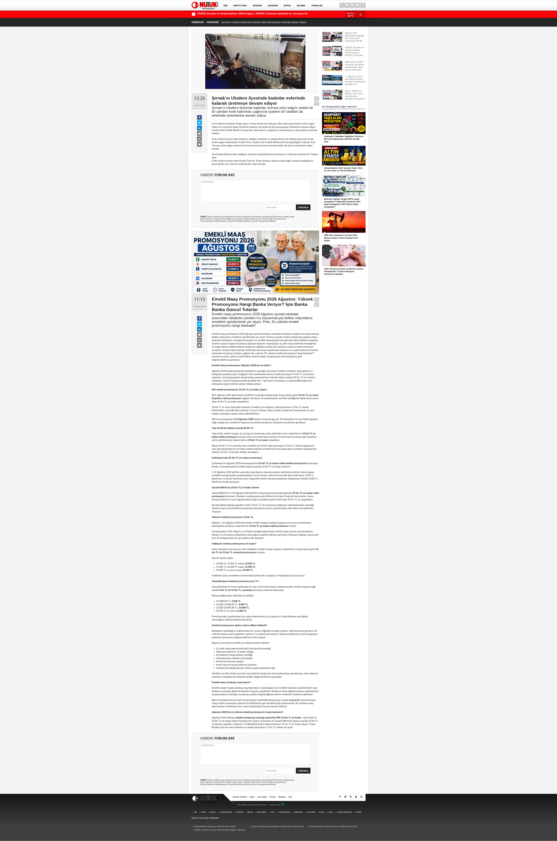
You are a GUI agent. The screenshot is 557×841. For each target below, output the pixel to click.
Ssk (195, 812)
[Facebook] (199, 117)
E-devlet (239, 812)
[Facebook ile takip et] (340, 797)
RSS (290, 797)
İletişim (282, 797)
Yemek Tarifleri (240, 797)
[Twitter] (199, 122)
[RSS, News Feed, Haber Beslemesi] (350, 797)
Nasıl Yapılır (262, 812)
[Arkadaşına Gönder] (199, 133)
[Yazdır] (199, 139)
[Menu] (342, 5)
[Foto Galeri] (352, 5)
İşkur (331, 812)
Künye (273, 797)
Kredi (203, 812)
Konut (322, 812)
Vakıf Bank (298, 812)
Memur (213, 812)
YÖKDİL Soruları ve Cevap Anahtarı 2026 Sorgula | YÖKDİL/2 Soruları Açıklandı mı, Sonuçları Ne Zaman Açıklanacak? (218, 830)
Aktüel (250, 812)
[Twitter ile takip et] (345, 797)
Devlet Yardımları (344, 812)
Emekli (358, 812)
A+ (316, 98)
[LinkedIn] (199, 128)
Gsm (273, 812)
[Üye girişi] (356, 797)
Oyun (252, 797)
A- (316, 103)
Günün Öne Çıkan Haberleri (205, 817)
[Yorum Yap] (199, 144)
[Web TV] (347, 5)
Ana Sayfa (262, 797)
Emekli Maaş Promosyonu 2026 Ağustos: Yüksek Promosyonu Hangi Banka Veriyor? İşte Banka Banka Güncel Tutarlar (217, 826)
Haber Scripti (275, 804)
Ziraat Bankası (226, 812)
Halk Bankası (284, 812)
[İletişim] (357, 5)
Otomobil (311, 812)
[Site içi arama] (363, 5)
